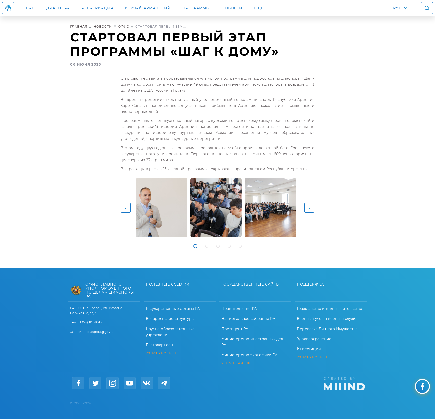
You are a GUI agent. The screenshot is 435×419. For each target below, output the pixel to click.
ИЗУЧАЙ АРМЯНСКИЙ (148, 8)
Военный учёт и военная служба (328, 318)
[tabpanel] (161, 207)
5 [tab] (240, 246)
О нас (28, 8)
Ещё (258, 8)
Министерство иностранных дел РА (252, 342)
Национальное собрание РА (248, 318)
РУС (397, 8)
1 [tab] (195, 246)
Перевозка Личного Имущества (327, 329)
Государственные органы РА (173, 308)
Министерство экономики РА (249, 355)
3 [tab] (218, 246)
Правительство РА (239, 308)
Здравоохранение (314, 339)
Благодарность (160, 345)
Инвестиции (309, 349)
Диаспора (58, 8)
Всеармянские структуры (170, 318)
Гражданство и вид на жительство (329, 308)
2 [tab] (206, 246)
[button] (126, 208)
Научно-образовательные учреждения (170, 332)
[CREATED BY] (344, 383)
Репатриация (97, 8)
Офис (123, 26)
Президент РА (234, 329)
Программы (196, 8)
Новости (232, 8)
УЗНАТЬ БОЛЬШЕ (161, 353)
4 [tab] (229, 246)
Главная (78, 26)
